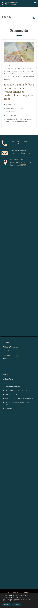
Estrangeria (9, 409)
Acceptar (6, 604)
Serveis (16, 593)
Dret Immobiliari (11, 394)
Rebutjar (16, 604)
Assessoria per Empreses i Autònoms (19, 398)
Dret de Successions (12, 387)
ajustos (26, 601)
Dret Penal (9, 379)
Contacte (26, 593)
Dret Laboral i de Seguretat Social (17, 391)
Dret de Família (11, 383)
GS (8, 593)
